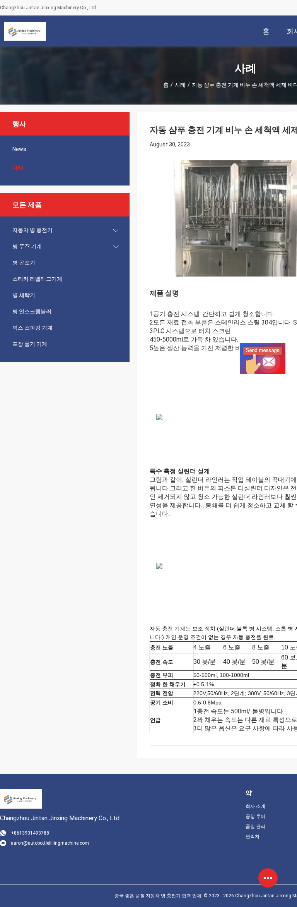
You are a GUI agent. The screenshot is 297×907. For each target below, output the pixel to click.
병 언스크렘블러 (31, 311)
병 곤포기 (23, 262)
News (19, 149)
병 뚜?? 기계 (27, 246)
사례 (180, 85)
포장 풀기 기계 (29, 344)
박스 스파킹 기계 (32, 328)
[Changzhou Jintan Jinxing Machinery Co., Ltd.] (25, 31)
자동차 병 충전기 (32, 230)
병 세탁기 (23, 295)
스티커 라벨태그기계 (37, 279)
